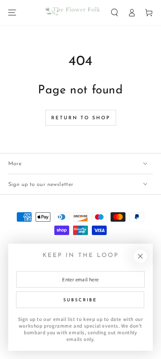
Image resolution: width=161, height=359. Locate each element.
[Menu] (12, 12)
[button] (114, 12)
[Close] (140, 256)
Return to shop (80, 118)
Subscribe (80, 300)
